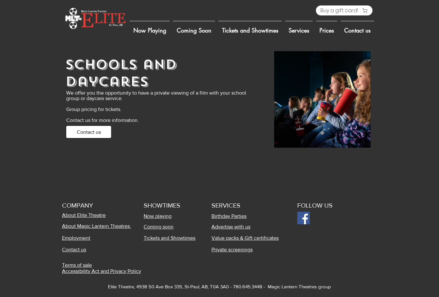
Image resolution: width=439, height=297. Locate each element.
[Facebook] (303, 218)
